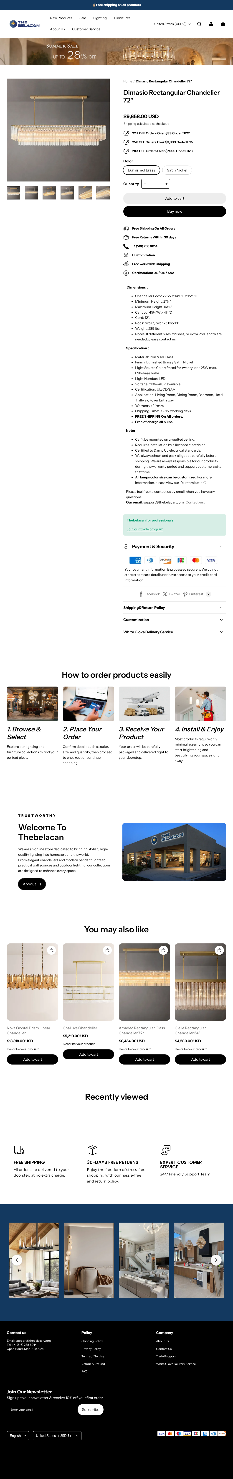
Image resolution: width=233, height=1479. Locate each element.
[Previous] (16, 1260)
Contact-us (195, 502)
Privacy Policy (91, 1349)
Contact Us (164, 1349)
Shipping (130, 124)
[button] (199, 24)
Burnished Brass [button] (141, 170)
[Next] (216, 1260)
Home (127, 81)
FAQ (84, 1371)
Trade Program (166, 1356)
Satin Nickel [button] (177, 170)
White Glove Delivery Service (176, 1364)
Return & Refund (93, 1364)
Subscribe (90, 1409)
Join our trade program (145, 529)
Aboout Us (32, 884)
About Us (162, 1341)
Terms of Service (92, 1356)
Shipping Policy (92, 1341)
